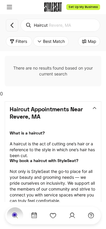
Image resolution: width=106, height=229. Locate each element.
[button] (9, 7)
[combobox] (60, 25)
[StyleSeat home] (53, 7)
